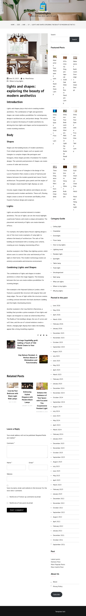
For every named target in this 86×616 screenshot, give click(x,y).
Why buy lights (58, 291)
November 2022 (58, 503)
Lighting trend (58, 249)
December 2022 (58, 498)
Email (31, 463)
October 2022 (58, 508)
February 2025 (58, 379)
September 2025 (59, 347)
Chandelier (56, 231)
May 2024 (56, 420)
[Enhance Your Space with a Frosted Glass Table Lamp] (75, 111)
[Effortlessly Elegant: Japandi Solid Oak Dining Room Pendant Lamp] (65, 57)
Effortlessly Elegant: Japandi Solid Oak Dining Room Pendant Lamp (65, 82)
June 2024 (56, 416)
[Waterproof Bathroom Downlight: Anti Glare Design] (75, 57)
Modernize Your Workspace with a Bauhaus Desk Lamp (55, 77)
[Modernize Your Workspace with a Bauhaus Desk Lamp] (55, 56)
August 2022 (57, 517)
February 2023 (58, 489)
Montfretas (29, 78)
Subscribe (56, 594)
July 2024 (56, 411)
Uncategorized (58, 272)
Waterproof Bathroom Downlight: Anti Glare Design (75, 75)
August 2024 (57, 407)
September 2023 (59, 457)
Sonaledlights (43, 13)
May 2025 (56, 365)
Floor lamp (57, 240)
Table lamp (57, 263)
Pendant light (58, 254)
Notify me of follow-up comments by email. (25, 497)
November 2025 (58, 338)
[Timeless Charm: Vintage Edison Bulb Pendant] (65, 166)
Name (9, 463)
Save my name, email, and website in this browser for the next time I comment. (27, 489)
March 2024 (57, 430)
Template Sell (60, 611)
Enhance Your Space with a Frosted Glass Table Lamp (75, 133)
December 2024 (58, 388)
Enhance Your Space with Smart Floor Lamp (55, 129)
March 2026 (57, 319)
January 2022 (57, 531)
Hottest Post (56, 562)
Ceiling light (57, 226)
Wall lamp (56, 277)
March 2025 (57, 374)
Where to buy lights (16, 81)
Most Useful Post (57, 567)
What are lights (58, 282)
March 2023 (57, 485)
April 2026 (56, 315)
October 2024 (58, 397)
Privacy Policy (57, 586)
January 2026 (57, 328)
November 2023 (58, 448)
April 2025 (56, 370)
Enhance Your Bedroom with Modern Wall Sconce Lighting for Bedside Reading (65, 137)
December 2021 (58, 535)
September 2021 (59, 544)
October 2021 (58, 540)
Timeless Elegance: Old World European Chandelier (55, 184)
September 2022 (59, 512)
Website (9, 474)
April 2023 (56, 480)
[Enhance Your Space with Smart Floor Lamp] (55, 111)
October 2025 (58, 342)
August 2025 (57, 351)
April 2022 (56, 521)
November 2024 (58, 393)
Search (53, 35)
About (55, 582)
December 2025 (58, 333)
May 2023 (56, 475)
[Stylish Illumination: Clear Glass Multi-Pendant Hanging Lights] (75, 166)
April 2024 (56, 425)
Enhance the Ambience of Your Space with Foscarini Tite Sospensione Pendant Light (41, 401)
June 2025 (56, 361)
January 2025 (57, 384)
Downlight (56, 236)
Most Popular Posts (58, 564)
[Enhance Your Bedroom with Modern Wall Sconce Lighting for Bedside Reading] (65, 111)
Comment (11, 443)
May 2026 (56, 310)
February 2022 (58, 526)
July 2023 (56, 466)
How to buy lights (59, 245)
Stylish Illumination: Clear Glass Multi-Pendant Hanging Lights (75, 190)
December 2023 (58, 443)
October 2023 (58, 453)
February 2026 (58, 324)
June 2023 (56, 471)
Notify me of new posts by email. (21, 503)
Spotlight (56, 259)
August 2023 (57, 462)
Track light (56, 268)
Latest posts (55, 559)
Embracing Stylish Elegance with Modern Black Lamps (27, 397)
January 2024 (57, 439)
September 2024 (59, 402)
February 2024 (58, 434)
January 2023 (57, 494)
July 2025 (56, 356)
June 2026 (56, 305)
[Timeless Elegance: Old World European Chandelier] (55, 166)
